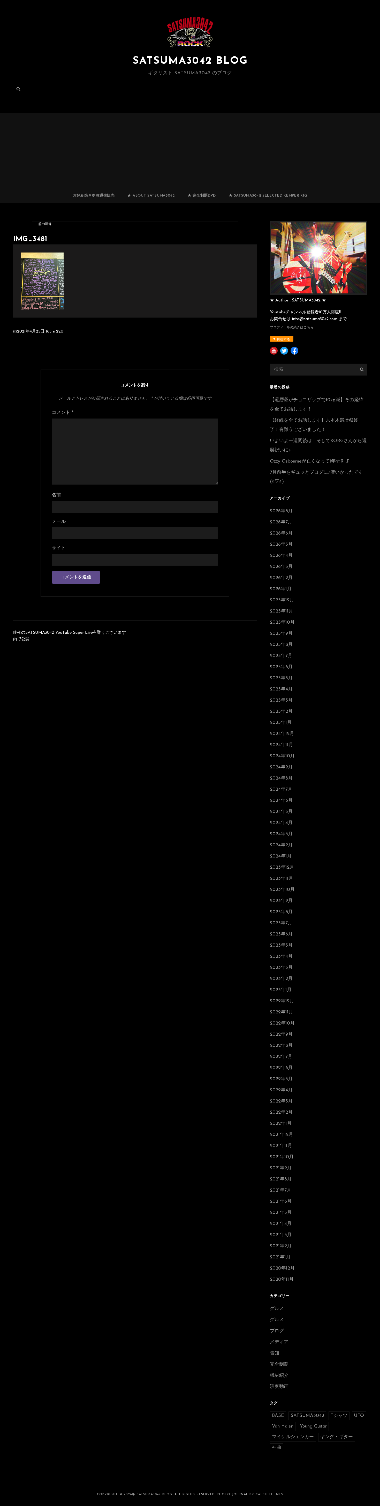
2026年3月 (281, 567)
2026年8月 (281, 511)
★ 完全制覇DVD (202, 196)
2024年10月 (282, 756)
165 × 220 (54, 331)
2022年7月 (281, 1057)
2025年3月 (281, 700)
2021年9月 (281, 1168)
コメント (62, 412)
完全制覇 (279, 1364)
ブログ (277, 1331)
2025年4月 (281, 689)
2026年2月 (281, 578)
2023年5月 (281, 945)
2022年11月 (281, 1012)
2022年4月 (281, 1090)
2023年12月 (282, 867)
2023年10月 (282, 890)
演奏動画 (279, 1387)
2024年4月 (281, 823)
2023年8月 (281, 912)
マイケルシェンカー (293, 1437)
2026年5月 (281, 544)
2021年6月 (281, 1201)
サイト (59, 548)
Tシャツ (339, 1416)
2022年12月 (282, 1001)
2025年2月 (281, 711)
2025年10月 (282, 622)
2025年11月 (281, 611)
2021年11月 (281, 1146)
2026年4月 (281, 555)
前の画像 (45, 224)
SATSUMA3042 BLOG (190, 61)
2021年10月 (282, 1157)
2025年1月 (281, 722)
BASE (278, 1416)
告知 (274, 1353)
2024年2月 (281, 845)
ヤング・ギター (336, 1437)
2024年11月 (281, 745)
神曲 (276, 1447)
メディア (279, 1342)
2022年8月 (281, 1045)
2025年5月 (281, 678)
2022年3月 (281, 1101)
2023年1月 (281, 990)
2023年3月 (281, 967)
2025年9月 (281, 633)
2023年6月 (281, 934)
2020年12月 (282, 1268)
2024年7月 (281, 789)
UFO (359, 1416)
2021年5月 (281, 1212)
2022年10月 (282, 1023)
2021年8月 (281, 1179)
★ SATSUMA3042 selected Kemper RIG (268, 196)
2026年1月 (281, 589)
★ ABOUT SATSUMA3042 (150, 196)
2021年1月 (280, 1257)
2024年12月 (282, 734)
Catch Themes (269, 1494)
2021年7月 (280, 1190)
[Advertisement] (190, 150)
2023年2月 (281, 979)
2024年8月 (281, 778)
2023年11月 (281, 878)
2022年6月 (281, 1068)
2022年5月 (281, 1079)
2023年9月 (281, 901)
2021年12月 (281, 1135)
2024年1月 (281, 856)
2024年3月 (281, 834)
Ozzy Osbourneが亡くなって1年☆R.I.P (309, 461)
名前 (56, 495)
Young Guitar (313, 1426)
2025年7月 (281, 656)
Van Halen (282, 1426)
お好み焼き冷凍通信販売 (94, 196)
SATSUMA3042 (307, 1416)
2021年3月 (281, 1235)
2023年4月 (281, 956)
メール (59, 522)
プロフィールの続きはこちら (292, 327)
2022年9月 (281, 1034)
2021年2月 (281, 1246)
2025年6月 (281, 667)
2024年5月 (281, 812)
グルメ (277, 1309)
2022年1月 (281, 1123)
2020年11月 (282, 1279)
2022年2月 (281, 1112)
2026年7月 (281, 522)
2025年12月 (282, 600)
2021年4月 (281, 1224)
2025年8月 (281, 645)
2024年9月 (281, 767)
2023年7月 (281, 923)
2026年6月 (281, 533)
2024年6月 (281, 800)
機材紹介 (279, 1375)
